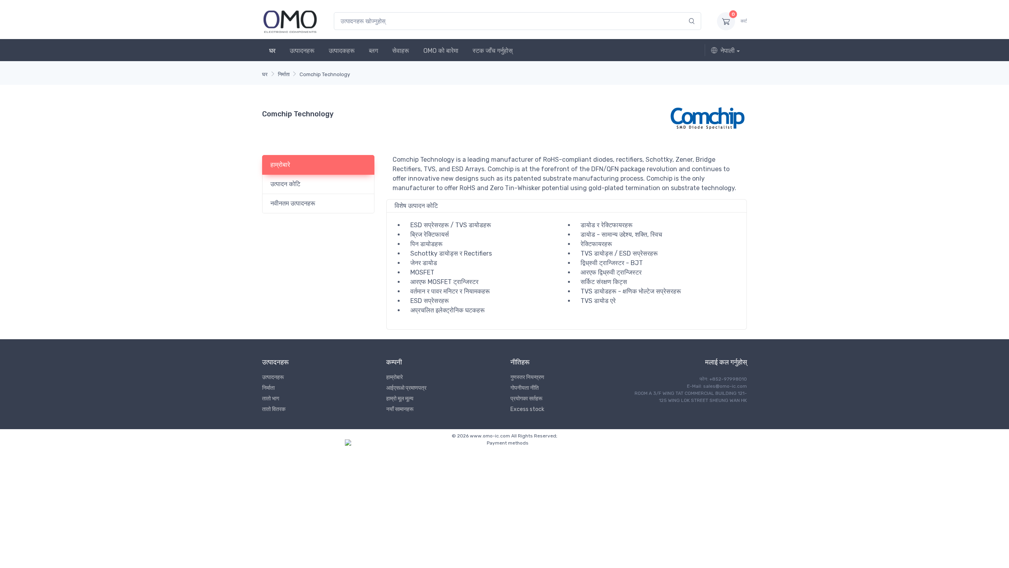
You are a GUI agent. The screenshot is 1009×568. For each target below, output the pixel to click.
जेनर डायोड (423, 263)
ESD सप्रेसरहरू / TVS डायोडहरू (450, 225)
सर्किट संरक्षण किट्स (604, 282)
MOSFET (422, 272)
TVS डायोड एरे (598, 301)
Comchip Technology (325, 74)
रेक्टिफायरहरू (596, 244)
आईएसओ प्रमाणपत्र (406, 388)
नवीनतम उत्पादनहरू (292, 203)
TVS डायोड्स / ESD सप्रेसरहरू (619, 253)
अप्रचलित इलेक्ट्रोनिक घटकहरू (447, 310)
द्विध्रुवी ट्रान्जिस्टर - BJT (612, 263)
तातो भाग (270, 398)
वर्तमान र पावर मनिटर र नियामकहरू (450, 291)
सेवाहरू (400, 50)
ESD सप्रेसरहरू (429, 301)
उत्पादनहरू (302, 50)
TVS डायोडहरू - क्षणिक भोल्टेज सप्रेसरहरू (631, 291)
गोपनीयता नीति (524, 388)
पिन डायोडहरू (426, 244)
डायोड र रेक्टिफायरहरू (607, 225)
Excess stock (527, 409)
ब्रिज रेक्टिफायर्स (429, 234)
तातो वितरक (273, 409)
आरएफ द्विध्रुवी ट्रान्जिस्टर (611, 272)
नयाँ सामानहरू (399, 409)
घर (272, 50)
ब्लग (373, 50)
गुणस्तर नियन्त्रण (527, 377)
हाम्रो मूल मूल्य (399, 398)
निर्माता (284, 74)
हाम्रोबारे (280, 164)
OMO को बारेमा (440, 50)
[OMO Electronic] (290, 21)
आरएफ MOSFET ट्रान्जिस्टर (444, 282)
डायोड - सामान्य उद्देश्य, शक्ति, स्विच (621, 234)
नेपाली (727, 50)
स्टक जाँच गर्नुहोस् (493, 50)
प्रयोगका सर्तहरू (526, 398)
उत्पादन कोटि (285, 184)
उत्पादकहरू (342, 50)
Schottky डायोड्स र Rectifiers (451, 253)
